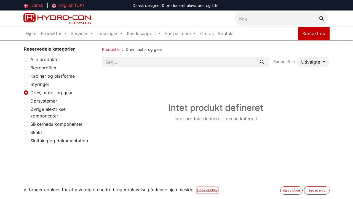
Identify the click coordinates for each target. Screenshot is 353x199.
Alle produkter (45, 59)
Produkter (111, 49)
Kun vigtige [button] (291, 190)
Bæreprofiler (43, 67)
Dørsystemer (43, 101)
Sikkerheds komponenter (56, 124)
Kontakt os (314, 33)
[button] (313, 62)
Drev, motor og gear (51, 92)
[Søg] (321, 18)
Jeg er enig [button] (316, 190)
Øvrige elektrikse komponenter (48, 112)
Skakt (36, 132)
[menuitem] (33, 5)
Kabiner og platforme (52, 76)
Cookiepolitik (207, 190)
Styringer (39, 84)
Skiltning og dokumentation (59, 140)
